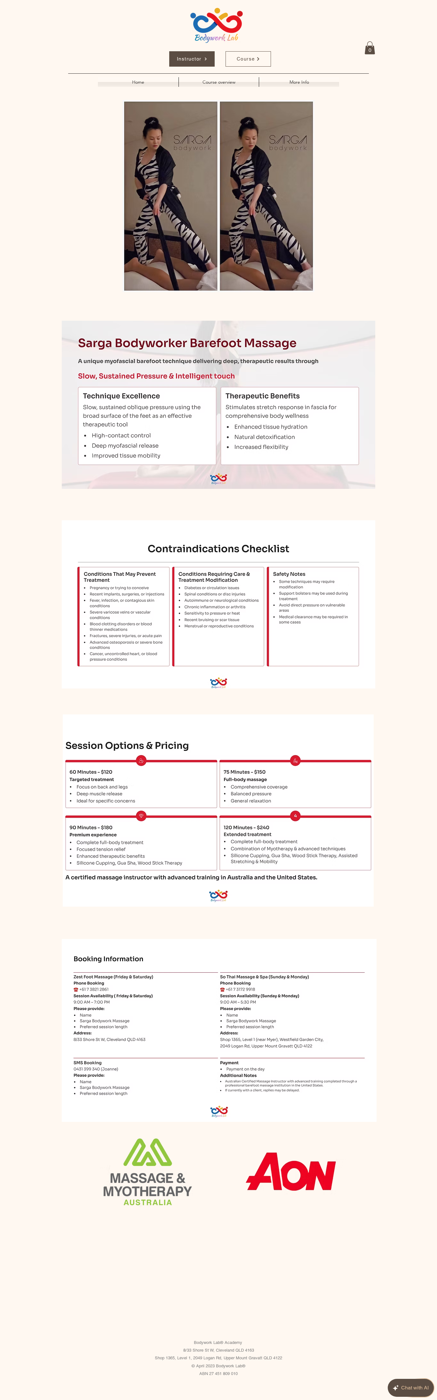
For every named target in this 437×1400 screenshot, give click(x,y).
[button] (369, 47)
